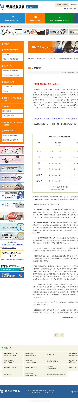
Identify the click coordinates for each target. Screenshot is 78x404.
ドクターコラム (9, 66)
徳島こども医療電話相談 (10, 59)
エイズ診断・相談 (8, 115)
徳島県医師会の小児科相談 (11, 75)
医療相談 (7, 106)
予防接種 (5, 91)
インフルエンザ (7, 87)
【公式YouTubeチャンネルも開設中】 (12, 245)
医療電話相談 (6, 111)
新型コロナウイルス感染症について (13, 99)
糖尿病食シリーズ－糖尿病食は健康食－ (13, 124)
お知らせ (7, 44)
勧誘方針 (12, 221)
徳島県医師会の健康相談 (10, 70)
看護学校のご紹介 (9, 131)
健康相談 (71, 72)
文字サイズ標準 (62, 5)
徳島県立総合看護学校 (9, 135)
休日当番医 (6, 54)
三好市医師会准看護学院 (10, 140)
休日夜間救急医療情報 (11, 50)
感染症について (9, 82)
